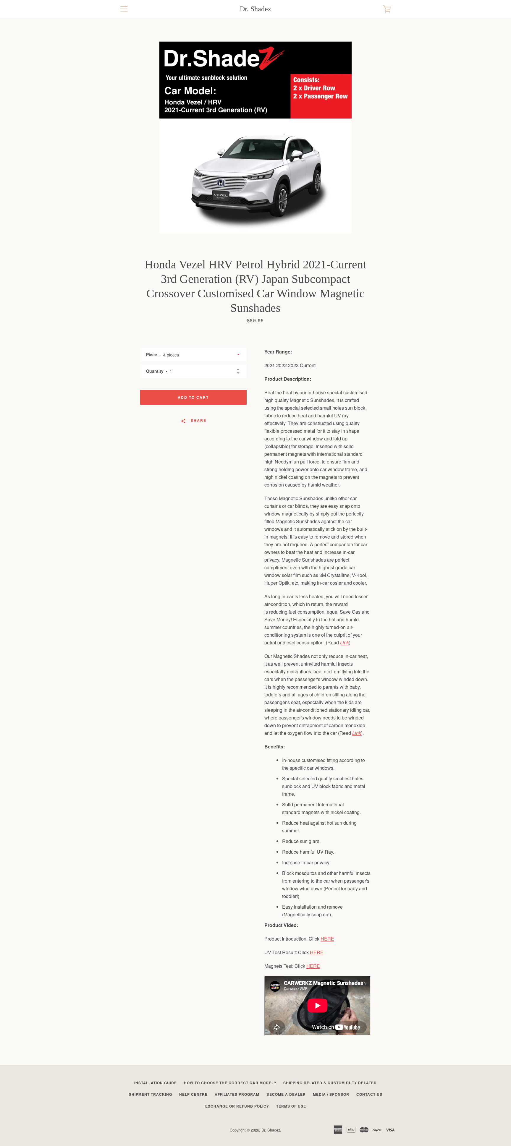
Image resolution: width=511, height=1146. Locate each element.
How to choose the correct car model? (230, 1082)
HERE (327, 938)
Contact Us (369, 1094)
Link (344, 642)
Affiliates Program (237, 1094)
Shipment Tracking (150, 1094)
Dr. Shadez (255, 9)
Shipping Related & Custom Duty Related (330, 1082)
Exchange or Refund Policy (237, 1106)
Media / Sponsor (331, 1094)
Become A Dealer (286, 1094)
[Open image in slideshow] (255, 137)
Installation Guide (155, 1082)
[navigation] (124, 8)
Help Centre (193, 1094)
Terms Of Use (291, 1106)
